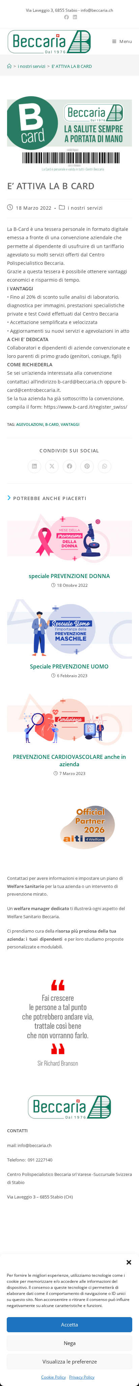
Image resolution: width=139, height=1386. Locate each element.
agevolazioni (29, 424)
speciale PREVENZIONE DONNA (69, 576)
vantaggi (70, 424)
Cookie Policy (53, 1377)
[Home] (9, 66)
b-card (52, 424)
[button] (129, 1262)
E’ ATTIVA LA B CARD (72, 66)
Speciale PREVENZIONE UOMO (69, 666)
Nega (70, 1343)
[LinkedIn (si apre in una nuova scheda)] (74, 17)
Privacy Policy (81, 1377)
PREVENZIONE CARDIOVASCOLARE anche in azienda (69, 760)
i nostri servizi (85, 208)
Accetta (69, 1324)
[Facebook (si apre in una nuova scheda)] (66, 17)
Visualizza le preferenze (70, 1361)
